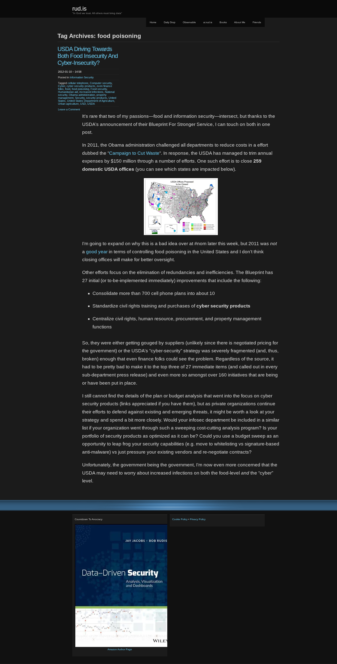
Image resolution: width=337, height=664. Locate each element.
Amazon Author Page (120, 649)
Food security (99, 88)
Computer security (101, 83)
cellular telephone (78, 83)
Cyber (61, 86)
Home (153, 22)
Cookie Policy (179, 519)
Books (223, 22)
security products (96, 97)
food (67, 88)
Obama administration (82, 94)
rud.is (79, 8)
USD (83, 103)
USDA (91, 103)
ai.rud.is (207, 22)
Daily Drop (169, 22)
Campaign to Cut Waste (134, 153)
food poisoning (80, 88)
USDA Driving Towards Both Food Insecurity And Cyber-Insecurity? (87, 56)
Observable (189, 22)
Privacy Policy (198, 519)
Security (80, 97)
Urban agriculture (68, 103)
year (103, 251)
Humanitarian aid (68, 91)
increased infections (91, 91)
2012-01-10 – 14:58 (69, 71)
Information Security (82, 77)
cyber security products (81, 86)
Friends (257, 22)
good (91, 251)
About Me (239, 22)
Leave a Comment (69, 109)
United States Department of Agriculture (90, 100)
